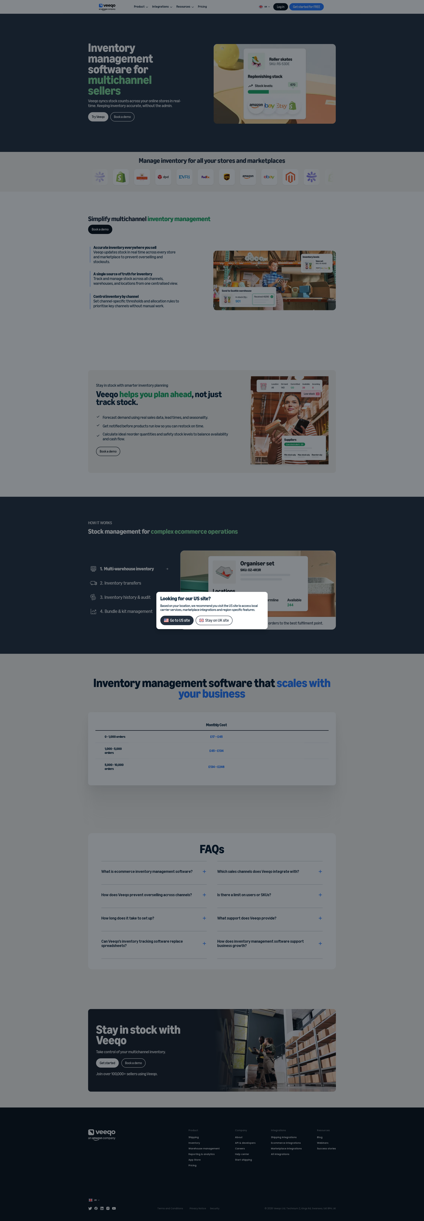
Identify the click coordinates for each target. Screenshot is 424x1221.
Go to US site (180, 620)
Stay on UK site (217, 620)
